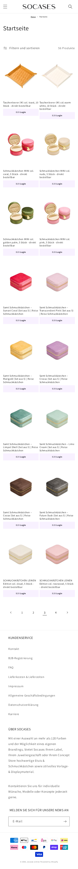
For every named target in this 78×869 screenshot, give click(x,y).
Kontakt (13, 649)
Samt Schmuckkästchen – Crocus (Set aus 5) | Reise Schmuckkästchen (54, 379)
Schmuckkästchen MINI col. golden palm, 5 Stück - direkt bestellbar (19, 242)
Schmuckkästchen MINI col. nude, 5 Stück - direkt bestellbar (55, 174)
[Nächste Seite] (67, 612)
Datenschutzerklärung (23, 705)
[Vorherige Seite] (11, 612)
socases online (33, 862)
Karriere (13, 714)
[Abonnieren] (64, 821)
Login (23, 112)
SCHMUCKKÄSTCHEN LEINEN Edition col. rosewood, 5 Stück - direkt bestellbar (57, 583)
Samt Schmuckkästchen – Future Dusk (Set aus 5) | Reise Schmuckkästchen (57, 515)
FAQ (11, 667)
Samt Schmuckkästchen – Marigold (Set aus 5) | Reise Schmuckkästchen (18, 379)
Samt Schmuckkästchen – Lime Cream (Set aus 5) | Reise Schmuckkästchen (57, 447)
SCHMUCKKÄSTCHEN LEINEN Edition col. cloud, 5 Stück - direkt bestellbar (19, 583)
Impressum (16, 686)
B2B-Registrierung (20, 658)
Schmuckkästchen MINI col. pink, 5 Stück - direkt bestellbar (55, 242)
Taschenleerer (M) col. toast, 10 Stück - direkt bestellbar (20, 104)
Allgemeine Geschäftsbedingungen (31, 695)
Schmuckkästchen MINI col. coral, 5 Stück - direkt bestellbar (18, 174)
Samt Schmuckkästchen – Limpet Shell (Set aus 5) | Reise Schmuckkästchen (20, 447)
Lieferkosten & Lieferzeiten (26, 677)
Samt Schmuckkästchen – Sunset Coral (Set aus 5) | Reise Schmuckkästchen (20, 310)
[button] (5, 6)
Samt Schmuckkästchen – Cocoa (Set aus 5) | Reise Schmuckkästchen (17, 515)
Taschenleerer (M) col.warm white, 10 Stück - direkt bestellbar (55, 105)
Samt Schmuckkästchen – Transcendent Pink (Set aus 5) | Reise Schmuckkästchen (57, 310)
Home (33, 17)
